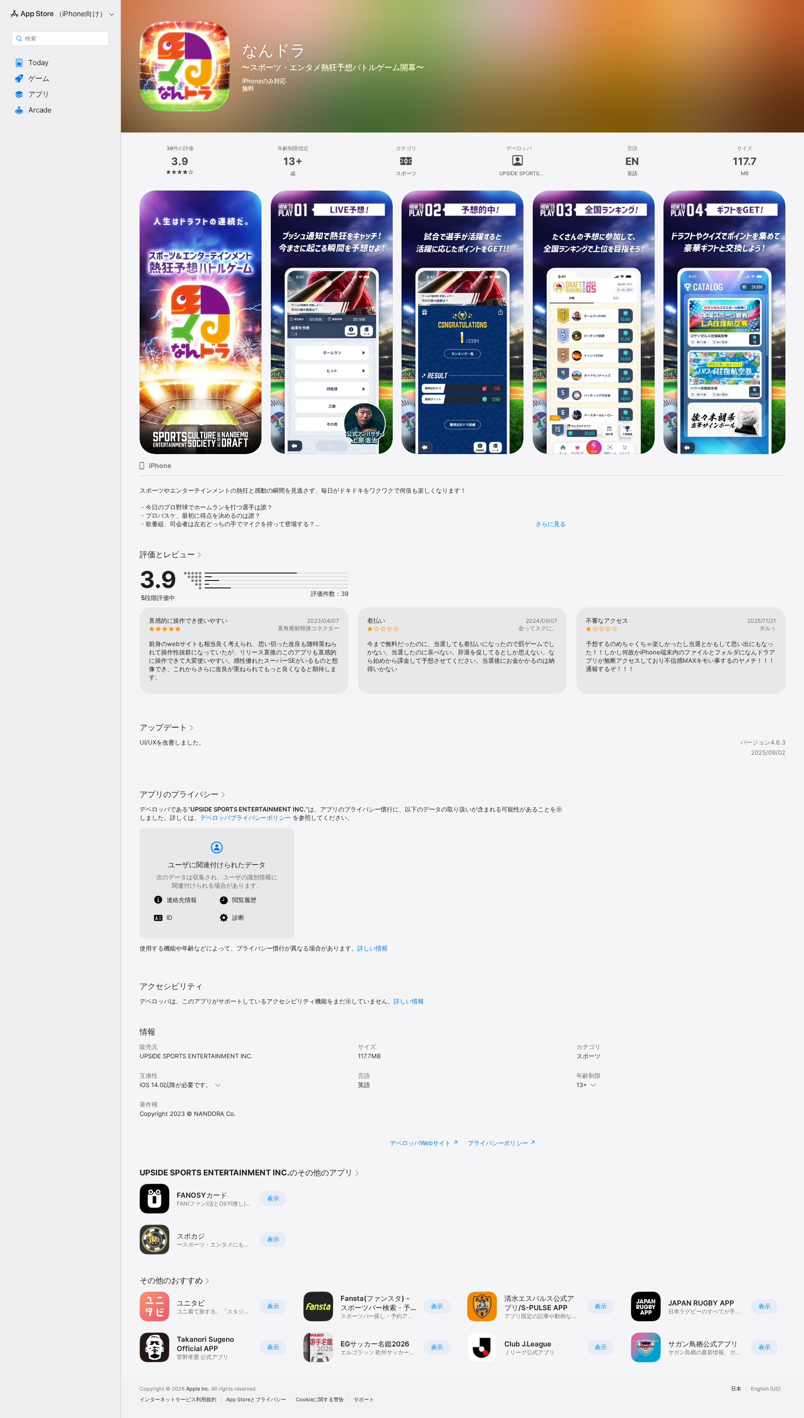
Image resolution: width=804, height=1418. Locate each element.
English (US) (766, 1389)
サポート (364, 1399)
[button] (60, 63)
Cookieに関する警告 (320, 1399)
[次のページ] (794, 651)
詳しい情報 (372, 948)
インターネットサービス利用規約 (178, 1399)
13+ (581, 1084)
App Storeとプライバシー (256, 1399)
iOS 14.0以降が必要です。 (176, 1084)
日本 (736, 1389)
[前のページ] (130, 651)
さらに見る (551, 524)
